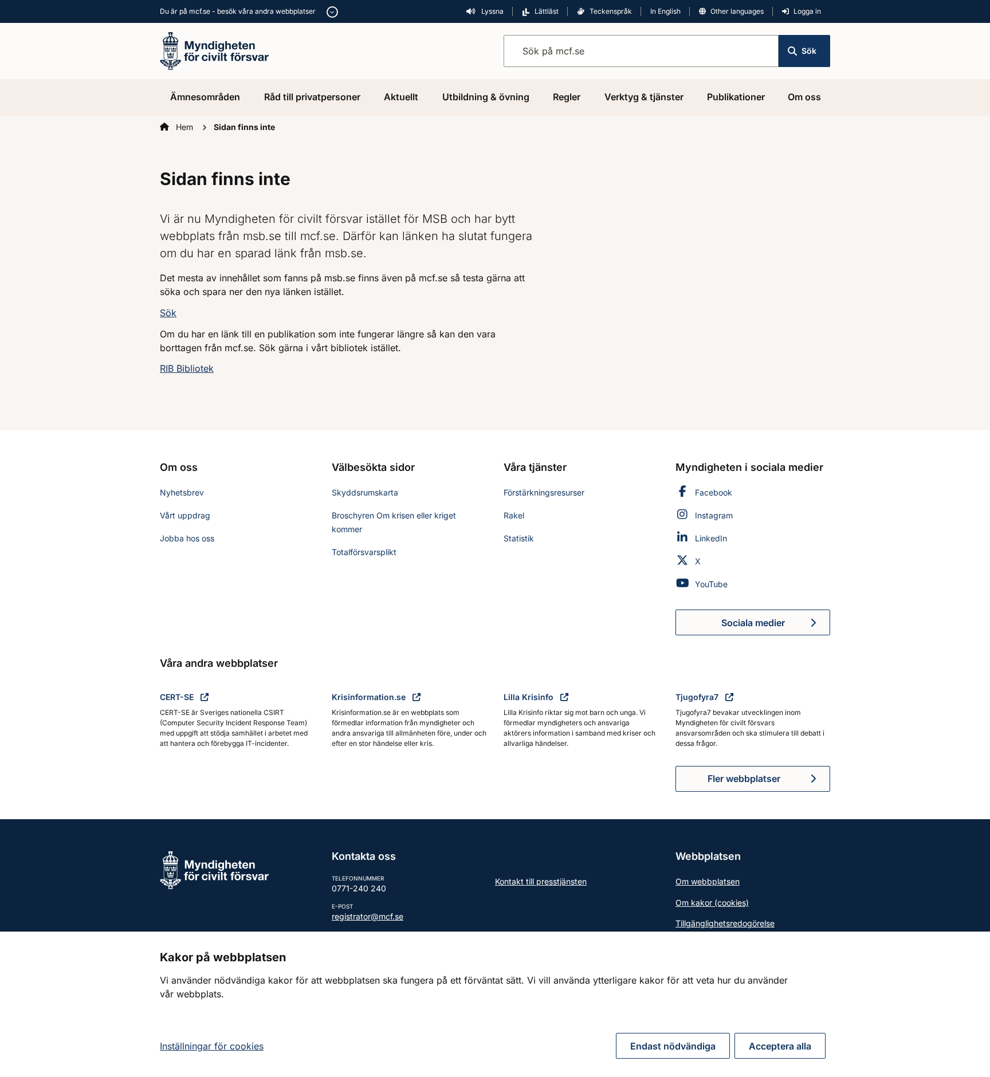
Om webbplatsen (707, 881)
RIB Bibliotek (187, 368)
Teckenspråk (611, 11)
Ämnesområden (205, 97)
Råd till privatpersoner (312, 97)
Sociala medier (775, 626)
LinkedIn (711, 538)
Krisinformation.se (370, 697)
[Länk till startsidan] (214, 50)
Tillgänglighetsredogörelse (725, 923)
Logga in (807, 11)
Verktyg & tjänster (643, 97)
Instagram (714, 515)
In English (665, 11)
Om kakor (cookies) (712, 902)
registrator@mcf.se (367, 916)
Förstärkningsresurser (544, 492)
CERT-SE (178, 697)
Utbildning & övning (485, 97)
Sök (809, 51)
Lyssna (492, 11)
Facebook (713, 492)
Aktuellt (401, 97)
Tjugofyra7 (698, 697)
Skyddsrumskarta (365, 492)
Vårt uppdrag (185, 515)
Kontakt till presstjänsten (541, 881)
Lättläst (547, 11)
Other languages (737, 11)
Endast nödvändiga (673, 1046)
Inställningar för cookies (212, 1046)
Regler (566, 97)
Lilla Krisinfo (530, 697)
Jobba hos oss (187, 538)
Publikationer (736, 97)
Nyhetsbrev (182, 492)
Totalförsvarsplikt (364, 552)
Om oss (804, 97)
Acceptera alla (780, 1046)
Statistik (519, 538)
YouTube (711, 584)
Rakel (514, 515)
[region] (495, 1004)
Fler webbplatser (744, 778)
